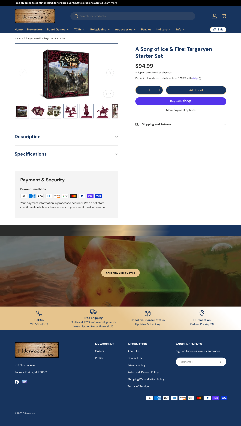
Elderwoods (29, 413)
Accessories (123, 29)
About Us (134, 351)
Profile (99, 358)
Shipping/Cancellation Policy (146, 379)
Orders (99, 351)
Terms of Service (138, 386)
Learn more (110, 2)
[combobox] (132, 16)
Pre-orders (35, 29)
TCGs (78, 29)
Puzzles (146, 29)
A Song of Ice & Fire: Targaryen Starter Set (45, 38)
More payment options (180, 110)
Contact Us (135, 358)
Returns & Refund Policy (143, 372)
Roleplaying (98, 29)
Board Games (56, 29)
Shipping (140, 72)
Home (19, 29)
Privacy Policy (137, 365)
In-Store (162, 29)
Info (179, 29)
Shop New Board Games (120, 272)
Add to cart (196, 90)
